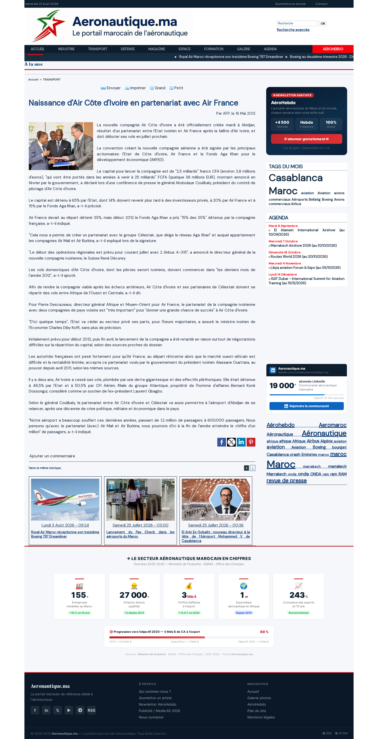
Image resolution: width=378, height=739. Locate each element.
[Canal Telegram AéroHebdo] (80, 710)
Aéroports (300, 199)
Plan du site (256, 711)
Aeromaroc (333, 425)
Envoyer (113, 88)
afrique (272, 441)
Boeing (327, 199)
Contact (322, 4)
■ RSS (326, 733)
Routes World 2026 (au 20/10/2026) (299, 256)
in (46, 710)
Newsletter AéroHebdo (157, 704)
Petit (178, 88)
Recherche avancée (293, 30)
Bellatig (315, 199)
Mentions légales (261, 717)
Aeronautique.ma (242, 654)
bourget (339, 447)
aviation (307, 193)
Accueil (38, 49)
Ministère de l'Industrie (152, 654)
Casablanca (296, 177)
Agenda (270, 49)
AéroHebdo (256, 704)
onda (292, 474)
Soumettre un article (290, 4)
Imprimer (137, 88)
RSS (91, 710)
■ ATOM (341, 733)
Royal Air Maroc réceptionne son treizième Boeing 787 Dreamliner (208, 57)
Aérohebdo (281, 425)
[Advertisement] (306, 325)
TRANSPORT (52, 79)
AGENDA (278, 217)
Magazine (157, 49)
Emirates (309, 454)
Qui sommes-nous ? (155, 691)
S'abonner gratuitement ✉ (306, 139)
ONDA (315, 474)
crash (295, 454)
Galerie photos (259, 698)
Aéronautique (280, 434)
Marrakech (276, 474)
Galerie (244, 49)
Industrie (66, 49)
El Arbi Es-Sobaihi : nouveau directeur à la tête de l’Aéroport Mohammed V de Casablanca (216, 536)
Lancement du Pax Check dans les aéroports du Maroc (140, 534)
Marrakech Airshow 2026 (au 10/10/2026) (304, 245)
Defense (128, 49)
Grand (159, 88)
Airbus (296, 204)
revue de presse (287, 480)
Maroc (283, 190)
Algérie (326, 441)
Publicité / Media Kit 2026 (159, 711)
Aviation (324, 193)
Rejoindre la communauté (309, 406)
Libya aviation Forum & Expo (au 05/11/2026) (306, 267)
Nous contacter (151, 717)
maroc (323, 454)
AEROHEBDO (333, 49)
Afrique (298, 441)
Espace (185, 49)
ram (326, 474)
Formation (214, 49)
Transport (98, 49)
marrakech (312, 466)
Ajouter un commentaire (52, 456)
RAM (343, 474)
